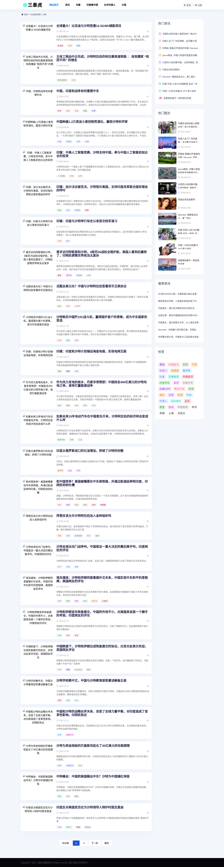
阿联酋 (79, 275)
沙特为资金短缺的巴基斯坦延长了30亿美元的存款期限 (93, 745)
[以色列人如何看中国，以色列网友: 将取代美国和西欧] (167, 188)
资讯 (67, 5)
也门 (59, 567)
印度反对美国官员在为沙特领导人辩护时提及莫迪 (89, 807)
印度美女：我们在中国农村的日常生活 (176, 308)
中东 (59, 111)
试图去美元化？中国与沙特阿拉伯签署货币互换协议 (91, 286)
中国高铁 (183, 407)
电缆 (59, 371)
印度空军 (188, 383)
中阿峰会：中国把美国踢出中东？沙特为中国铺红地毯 (93, 776)
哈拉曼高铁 (62, 80)
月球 (162, 413)
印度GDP (165, 389)
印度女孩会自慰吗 (171, 69)
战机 (68, 340)
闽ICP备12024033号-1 (78, 863)
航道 (76, 505)
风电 (85, 406)
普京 (59, 275)
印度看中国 (92, 5)
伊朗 (76, 601)
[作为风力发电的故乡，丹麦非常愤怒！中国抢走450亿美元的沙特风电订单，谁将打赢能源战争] (38, 391)
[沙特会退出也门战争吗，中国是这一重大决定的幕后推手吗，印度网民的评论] (38, 556)
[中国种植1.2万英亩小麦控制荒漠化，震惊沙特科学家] (38, 131)
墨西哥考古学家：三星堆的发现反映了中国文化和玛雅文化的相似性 (179, 301)
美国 (85, 505)
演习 (68, 241)
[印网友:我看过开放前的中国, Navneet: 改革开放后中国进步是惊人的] (167, 158)
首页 (26, 15)
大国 (124, 5)
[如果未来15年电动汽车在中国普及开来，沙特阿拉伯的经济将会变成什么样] (38, 426)
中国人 (163, 401)
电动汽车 (61, 440)
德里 (162, 407)
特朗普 (175, 370)
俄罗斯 (69, 275)
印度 (162, 376)
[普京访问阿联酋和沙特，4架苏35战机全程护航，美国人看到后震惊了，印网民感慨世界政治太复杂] (38, 261)
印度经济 (174, 364)
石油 (76, 111)
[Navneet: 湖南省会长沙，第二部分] (167, 219)
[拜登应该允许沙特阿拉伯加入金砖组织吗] (38, 525)
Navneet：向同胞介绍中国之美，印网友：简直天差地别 (179, 329)
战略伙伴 (69, 735)
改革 (87, 210)
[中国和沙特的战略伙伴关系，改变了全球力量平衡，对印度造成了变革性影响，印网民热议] (38, 721)
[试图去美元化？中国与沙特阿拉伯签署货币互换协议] (38, 295)
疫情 (191, 389)
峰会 (76, 796)
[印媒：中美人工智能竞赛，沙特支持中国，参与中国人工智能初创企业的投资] (38, 162)
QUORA (176, 401)
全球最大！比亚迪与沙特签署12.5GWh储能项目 (88, 26)
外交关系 (78, 670)
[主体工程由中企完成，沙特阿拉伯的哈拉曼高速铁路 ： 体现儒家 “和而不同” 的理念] (38, 66)
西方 (89, 536)
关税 (171, 395)
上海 (171, 413)
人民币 (77, 306)
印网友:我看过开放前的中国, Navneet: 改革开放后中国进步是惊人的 (181, 48)
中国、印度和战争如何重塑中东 (77, 91)
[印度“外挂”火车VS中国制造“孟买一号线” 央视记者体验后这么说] (167, 234)
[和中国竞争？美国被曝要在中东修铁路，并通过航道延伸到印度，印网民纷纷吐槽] (38, 491)
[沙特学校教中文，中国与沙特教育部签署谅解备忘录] (38, 690)
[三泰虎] (32, 6)
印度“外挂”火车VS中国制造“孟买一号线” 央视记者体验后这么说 (181, 84)
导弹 (180, 395)
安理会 (77, 210)
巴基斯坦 (69, 766)
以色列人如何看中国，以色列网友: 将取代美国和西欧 (181, 62)
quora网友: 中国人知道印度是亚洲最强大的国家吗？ (181, 55)
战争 (68, 111)
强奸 (162, 395)
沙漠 (87, 142)
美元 (59, 306)
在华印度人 (110, 5)
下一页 (94, 843)
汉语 (68, 700)
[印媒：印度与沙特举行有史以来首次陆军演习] (38, 230)
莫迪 (78, 827)
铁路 (68, 505)
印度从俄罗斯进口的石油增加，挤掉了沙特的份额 (89, 450)
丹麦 (76, 406)
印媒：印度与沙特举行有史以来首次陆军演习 (86, 221)
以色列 (105, 601)
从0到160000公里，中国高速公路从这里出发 (179, 294)
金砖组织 (78, 536)
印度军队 (165, 383)
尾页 (107, 843)
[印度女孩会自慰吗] (167, 204)
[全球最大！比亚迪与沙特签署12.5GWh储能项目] (38, 35)
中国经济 (188, 376)
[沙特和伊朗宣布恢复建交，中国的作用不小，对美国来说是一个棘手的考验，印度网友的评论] (38, 621)
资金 (80, 766)
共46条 (65, 843)
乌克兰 (181, 413)
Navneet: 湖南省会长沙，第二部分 (178, 76)
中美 (71, 176)
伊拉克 (94, 601)
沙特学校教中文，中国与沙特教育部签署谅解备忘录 (91, 680)
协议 (85, 601)
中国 (194, 364)
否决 (59, 210)
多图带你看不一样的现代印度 (177, 98)
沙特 (70, 46)
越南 (171, 407)
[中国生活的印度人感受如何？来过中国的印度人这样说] (167, 127)
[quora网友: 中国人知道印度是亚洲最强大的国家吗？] (167, 173)
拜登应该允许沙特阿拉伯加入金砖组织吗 (83, 515)
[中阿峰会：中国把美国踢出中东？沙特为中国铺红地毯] (38, 786)
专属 (78, 5)
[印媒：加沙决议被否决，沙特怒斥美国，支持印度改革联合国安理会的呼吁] (38, 196)
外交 (59, 601)
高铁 (176, 383)
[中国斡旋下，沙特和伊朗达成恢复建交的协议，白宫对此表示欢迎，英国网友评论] (38, 656)
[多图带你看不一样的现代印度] (167, 264)
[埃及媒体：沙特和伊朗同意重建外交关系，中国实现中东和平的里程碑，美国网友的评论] (38, 587)
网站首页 (54, 5)
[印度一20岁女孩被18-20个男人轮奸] (167, 249)
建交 (89, 670)
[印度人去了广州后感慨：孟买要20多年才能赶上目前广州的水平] (167, 143)
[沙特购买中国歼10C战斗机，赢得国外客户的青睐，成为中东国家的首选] (38, 326)
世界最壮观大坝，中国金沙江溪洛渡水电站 (178, 337)
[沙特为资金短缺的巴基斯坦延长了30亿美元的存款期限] (38, 755)
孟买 (187, 401)
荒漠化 (69, 142)
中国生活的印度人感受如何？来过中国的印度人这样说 (181, 34)
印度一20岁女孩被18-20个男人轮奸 (179, 91)
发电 (68, 406)
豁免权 (88, 827)
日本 (189, 395)
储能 (78, 46)
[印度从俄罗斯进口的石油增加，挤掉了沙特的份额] (38, 460)
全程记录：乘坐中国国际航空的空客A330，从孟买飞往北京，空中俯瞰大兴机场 (179, 315)
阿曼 (85, 111)
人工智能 (61, 176)
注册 (200, 5)
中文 (76, 700)
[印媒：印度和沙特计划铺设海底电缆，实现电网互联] (38, 361)
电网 (68, 371)
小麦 (59, 142)
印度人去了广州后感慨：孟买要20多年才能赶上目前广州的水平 (181, 41)
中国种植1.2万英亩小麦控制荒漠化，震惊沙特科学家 (92, 121)
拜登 (59, 536)
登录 (189, 5)
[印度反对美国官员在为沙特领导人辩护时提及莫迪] (38, 817)
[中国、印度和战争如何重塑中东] (38, 100)
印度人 (163, 370)
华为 (194, 407)
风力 (59, 406)
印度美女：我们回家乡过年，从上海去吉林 (178, 322)
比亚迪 (60, 46)
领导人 (69, 827)
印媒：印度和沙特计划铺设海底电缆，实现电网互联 (91, 351)
